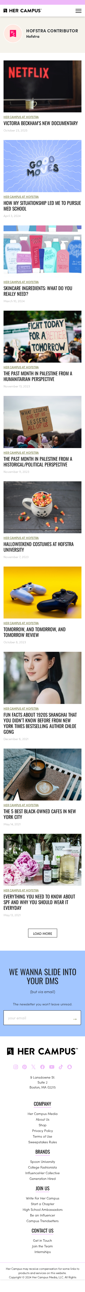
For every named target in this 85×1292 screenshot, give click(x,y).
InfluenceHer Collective (42, 1172)
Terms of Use (42, 1136)
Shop (43, 1125)
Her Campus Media (43, 1113)
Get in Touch (42, 1240)
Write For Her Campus (42, 1198)
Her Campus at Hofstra (21, 117)
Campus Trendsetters (42, 1220)
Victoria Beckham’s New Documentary (41, 123)
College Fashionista (42, 1167)
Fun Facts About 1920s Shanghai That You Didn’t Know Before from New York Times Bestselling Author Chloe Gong (40, 723)
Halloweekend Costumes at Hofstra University (39, 546)
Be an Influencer (42, 1215)
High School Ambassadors (43, 1209)
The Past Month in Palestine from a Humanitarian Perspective (38, 376)
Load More (42, 933)
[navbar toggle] (78, 11)
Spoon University (42, 1161)
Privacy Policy (42, 1130)
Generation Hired (43, 1178)
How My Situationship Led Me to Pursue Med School (42, 205)
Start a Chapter (42, 1203)
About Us (42, 1119)
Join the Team (42, 1246)
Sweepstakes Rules (42, 1142)
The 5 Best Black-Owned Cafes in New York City (40, 814)
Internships (42, 1251)
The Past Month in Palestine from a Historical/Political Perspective (38, 461)
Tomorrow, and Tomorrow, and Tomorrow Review (35, 632)
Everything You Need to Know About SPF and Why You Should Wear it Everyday (39, 902)
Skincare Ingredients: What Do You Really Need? (38, 291)
